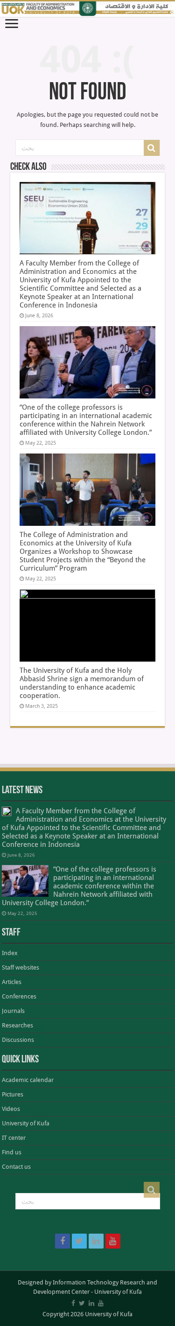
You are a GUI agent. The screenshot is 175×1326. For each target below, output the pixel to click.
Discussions (18, 1039)
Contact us (16, 1166)
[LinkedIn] (96, 1241)
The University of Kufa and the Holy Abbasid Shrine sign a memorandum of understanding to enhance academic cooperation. (82, 683)
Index (10, 952)
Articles (11, 981)
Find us (11, 1152)
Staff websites (20, 967)
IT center (14, 1137)
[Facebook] (62, 1241)
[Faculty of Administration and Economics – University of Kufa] (87, 9)
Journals (13, 1010)
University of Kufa (25, 1123)
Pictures (12, 1094)
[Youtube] (112, 1241)
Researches (17, 1025)
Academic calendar (28, 1079)
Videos (11, 1108)
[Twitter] (79, 1241)
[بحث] (152, 148)
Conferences (19, 996)
